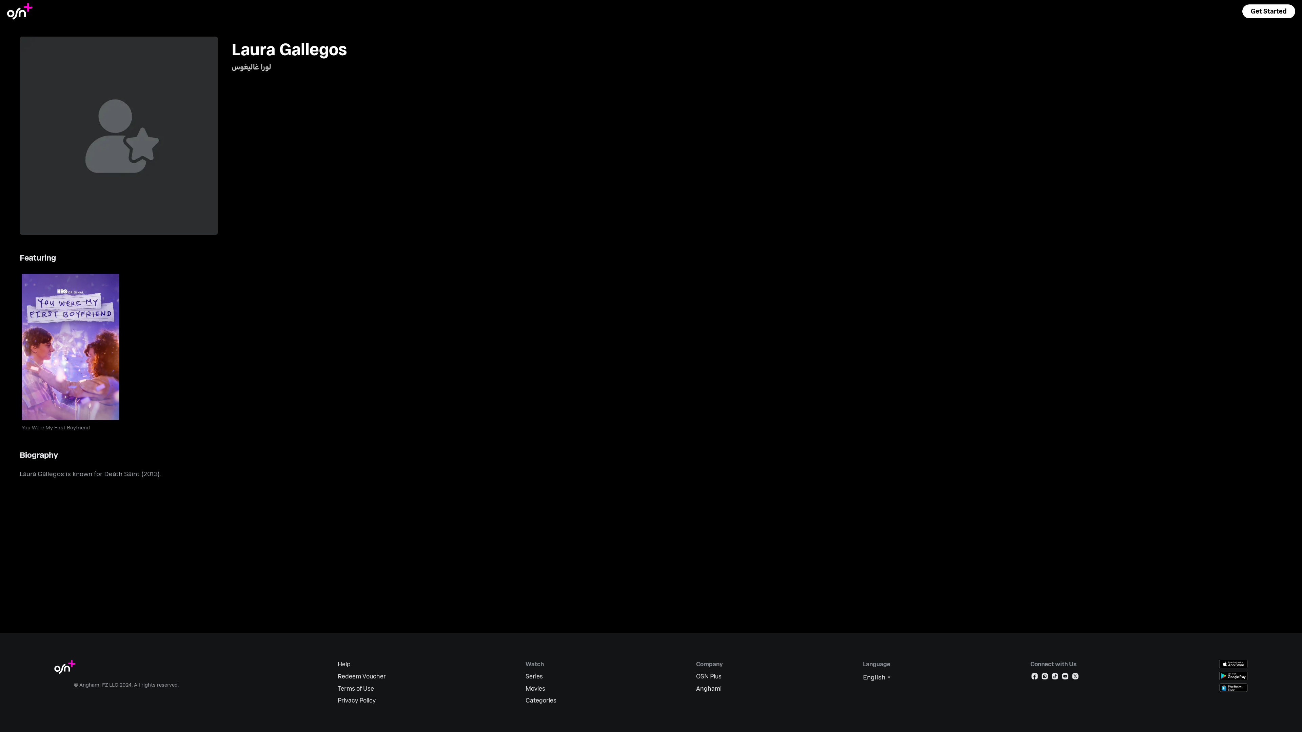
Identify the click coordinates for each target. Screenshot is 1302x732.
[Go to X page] (1075, 677)
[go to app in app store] (1233, 664)
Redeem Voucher (362, 676)
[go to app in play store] (1233, 676)
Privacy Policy (357, 700)
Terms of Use (356, 688)
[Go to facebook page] (1034, 677)
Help (344, 664)
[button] (1268, 11)
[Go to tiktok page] (1055, 677)
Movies (535, 688)
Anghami (709, 688)
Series (534, 676)
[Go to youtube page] (1065, 677)
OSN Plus (709, 676)
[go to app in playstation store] (1233, 688)
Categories (541, 700)
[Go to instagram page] (1045, 677)
